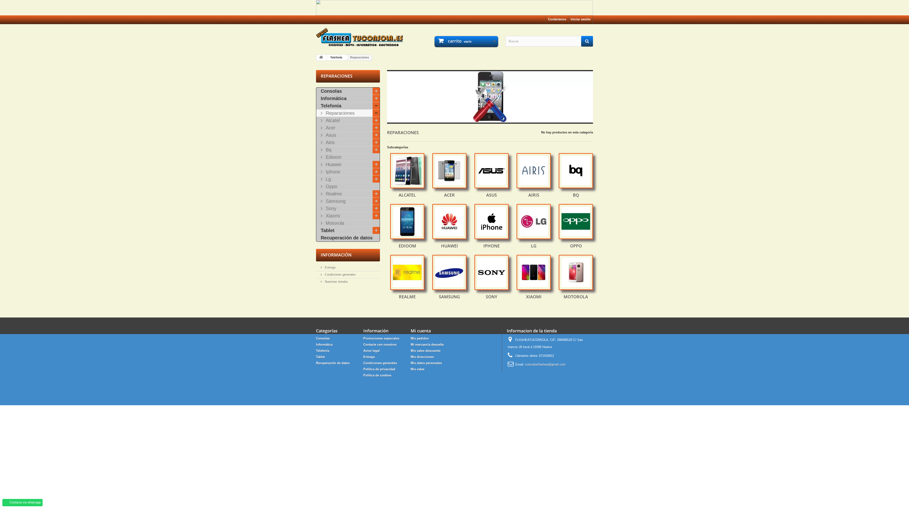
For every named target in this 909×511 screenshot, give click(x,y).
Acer (329, 127)
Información (336, 255)
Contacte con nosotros (380, 344)
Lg (327, 179)
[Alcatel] (407, 170)
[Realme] (407, 272)
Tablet (327, 230)
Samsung (335, 201)
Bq (327, 149)
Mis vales (417, 369)
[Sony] (491, 272)
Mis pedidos (420, 338)
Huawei (332, 164)
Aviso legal (371, 350)
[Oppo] (576, 221)
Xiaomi (332, 215)
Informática (334, 98)
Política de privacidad (379, 369)
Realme (333, 193)
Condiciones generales (340, 274)
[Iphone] (491, 221)
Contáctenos (557, 19)
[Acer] (449, 170)
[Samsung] (449, 272)
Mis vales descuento (426, 350)
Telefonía (331, 105)
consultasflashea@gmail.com (545, 364)
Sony (330, 208)
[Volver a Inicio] (320, 58)
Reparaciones (339, 113)
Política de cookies (377, 375)
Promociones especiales (381, 338)
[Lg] (534, 221)
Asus (330, 135)
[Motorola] (576, 272)
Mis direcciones (422, 357)
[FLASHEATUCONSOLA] (360, 37)
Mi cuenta (421, 331)
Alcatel (332, 120)
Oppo (330, 186)
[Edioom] (407, 221)
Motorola (334, 223)
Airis (329, 142)
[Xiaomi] (534, 272)
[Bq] (576, 170)
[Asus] (491, 170)
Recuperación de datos (347, 237)
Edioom (333, 157)
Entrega (329, 267)
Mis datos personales (426, 363)
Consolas (331, 91)
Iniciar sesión (581, 19)
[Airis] (534, 170)
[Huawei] (449, 221)
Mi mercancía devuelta (427, 344)
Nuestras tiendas (336, 281)
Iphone (332, 171)
